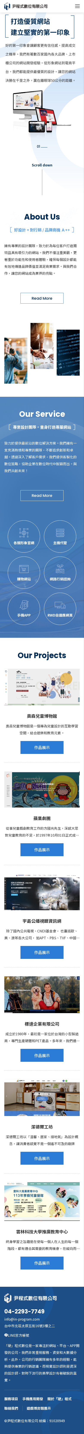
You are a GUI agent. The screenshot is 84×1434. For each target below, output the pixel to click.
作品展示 (42, 747)
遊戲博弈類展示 (39, 1408)
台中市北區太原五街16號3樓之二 (29, 1325)
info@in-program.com (22, 1319)
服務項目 (11, 1398)
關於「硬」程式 (59, 1398)
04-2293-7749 (24, 1311)
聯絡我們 (11, 1408)
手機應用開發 (32, 1398)
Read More (42, 298)
